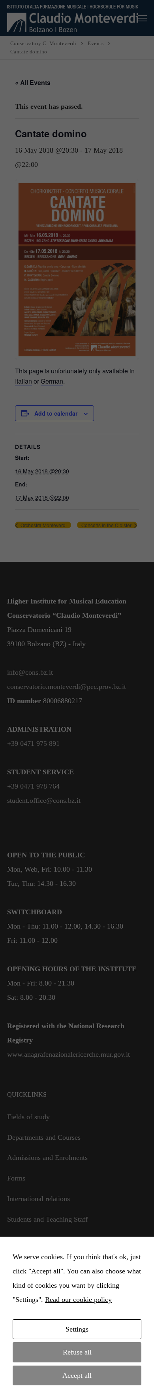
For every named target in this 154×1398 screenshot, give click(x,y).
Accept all (77, 1375)
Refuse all (77, 1352)
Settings (77, 1329)
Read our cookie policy (78, 1299)
